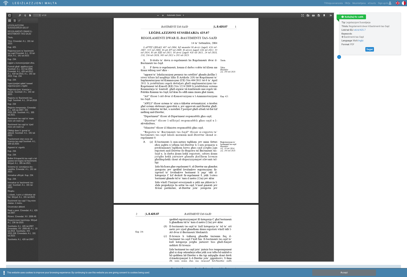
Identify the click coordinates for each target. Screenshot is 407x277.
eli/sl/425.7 (360, 30)
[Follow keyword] (342, 37)
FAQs (347, 3)
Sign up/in (383, 3)
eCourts (372, 3)
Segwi (369, 49)
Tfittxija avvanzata (333, 3)
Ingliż (360, 40)
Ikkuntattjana (359, 3)
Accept (344, 272)
